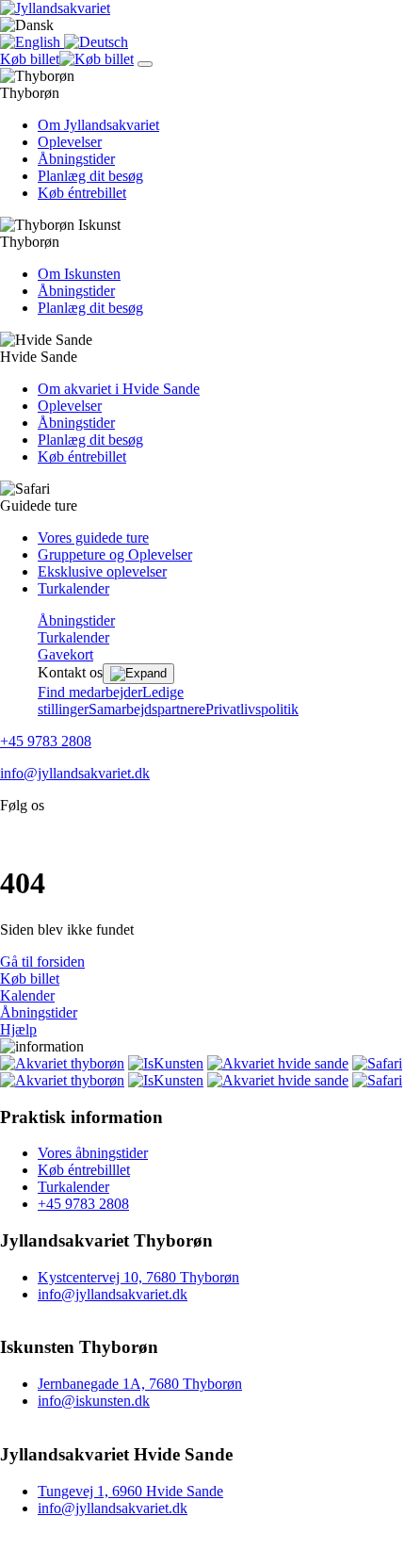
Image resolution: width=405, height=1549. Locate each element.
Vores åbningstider (93, 1153)
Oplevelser (70, 142)
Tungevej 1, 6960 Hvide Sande (130, 1491)
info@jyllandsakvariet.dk (75, 773)
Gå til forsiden (42, 962)
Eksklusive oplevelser (102, 571)
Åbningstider (76, 159)
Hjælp (18, 1029)
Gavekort (65, 654)
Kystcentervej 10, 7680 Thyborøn (138, 1277)
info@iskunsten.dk (94, 1401)
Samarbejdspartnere (147, 709)
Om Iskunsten (79, 274)
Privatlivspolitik (252, 709)
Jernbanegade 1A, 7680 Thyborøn (140, 1384)
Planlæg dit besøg (90, 176)
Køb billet (29, 978)
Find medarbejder (90, 692)
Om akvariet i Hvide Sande (119, 389)
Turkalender (73, 588)
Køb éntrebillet (82, 193)
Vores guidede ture (93, 538)
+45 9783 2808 (45, 741)
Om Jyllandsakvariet (98, 125)
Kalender (27, 995)
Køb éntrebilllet (84, 1170)
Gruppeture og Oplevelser (115, 554)
